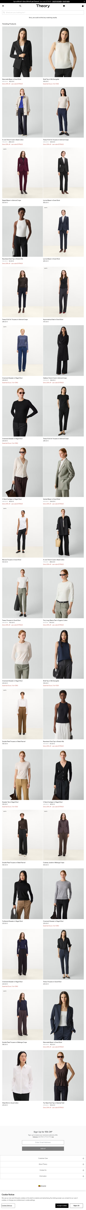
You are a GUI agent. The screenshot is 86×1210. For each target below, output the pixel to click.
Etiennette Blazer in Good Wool (11, 79)
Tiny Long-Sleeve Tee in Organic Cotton (55, 620)
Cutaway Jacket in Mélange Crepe (53, 862)
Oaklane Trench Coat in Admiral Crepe (55, 378)
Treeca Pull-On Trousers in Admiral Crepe (56, 140)
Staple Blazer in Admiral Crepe (11, 200)
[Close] (84, 1)
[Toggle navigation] (3, 6)
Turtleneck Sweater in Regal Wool (12, 921)
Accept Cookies (62, 1205)
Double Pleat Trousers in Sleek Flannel (13, 741)
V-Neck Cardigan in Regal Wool (12, 499)
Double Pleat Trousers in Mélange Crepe (14, 1042)
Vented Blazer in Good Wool (51, 499)
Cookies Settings (7, 1205)
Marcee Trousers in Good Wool (11, 560)
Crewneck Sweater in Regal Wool (12, 378)
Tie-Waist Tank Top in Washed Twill (53, 1103)
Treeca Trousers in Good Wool (11, 620)
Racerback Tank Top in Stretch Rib (12, 259)
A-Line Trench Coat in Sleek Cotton (12, 140)
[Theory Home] (43, 6)
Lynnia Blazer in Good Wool (51, 200)
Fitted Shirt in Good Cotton (10, 1103)
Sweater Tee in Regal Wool (10, 802)
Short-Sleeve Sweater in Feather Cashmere (15, 1163)
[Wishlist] (64, 6)
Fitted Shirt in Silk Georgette (51, 1163)
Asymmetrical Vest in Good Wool (53, 319)
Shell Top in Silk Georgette (51, 79)
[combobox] (43, 12)
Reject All (76, 1205)
